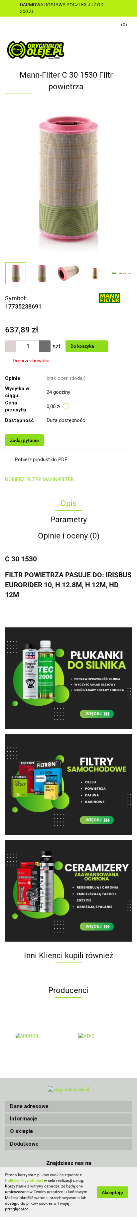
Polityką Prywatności (24, 1180)
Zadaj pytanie (24, 440)
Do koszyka (82, 346)
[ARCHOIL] (36, 1036)
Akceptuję (112, 1192)
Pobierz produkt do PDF (41, 460)
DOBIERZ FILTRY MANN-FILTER (39, 479)
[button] (68, 1106)
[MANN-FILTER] (109, 297)
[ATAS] (100, 1036)
